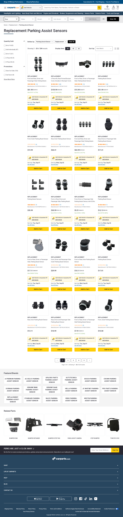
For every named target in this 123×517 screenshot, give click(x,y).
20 (67, 48)
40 (73, 48)
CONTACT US (8, 490)
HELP (5, 478)
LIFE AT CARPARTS (10, 471)
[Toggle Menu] (5, 7)
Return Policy (31, 509)
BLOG (5, 484)
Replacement (13, 25)
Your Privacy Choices (28, 511)
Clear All (71, 41)
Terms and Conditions (56, 509)
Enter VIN (113, 19)
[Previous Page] (57, 360)
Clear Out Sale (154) (12, 70)
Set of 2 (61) (9, 54)
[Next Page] (89, 360)
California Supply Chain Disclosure (74, 509)
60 (79, 48)
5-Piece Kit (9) (10, 58)
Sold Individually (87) (12, 49)
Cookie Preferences (109, 509)
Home (5, 25)
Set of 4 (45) (9, 45)
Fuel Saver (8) (10, 75)
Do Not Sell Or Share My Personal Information (88, 511)
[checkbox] (4, 45)
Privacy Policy (43, 509)
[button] (44, 41)
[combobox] (11, 19)
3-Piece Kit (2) (10, 62)
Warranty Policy (20, 509)
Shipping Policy (9, 509)
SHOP (6, 465)
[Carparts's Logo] (13, 8)
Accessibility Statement (94, 509)
